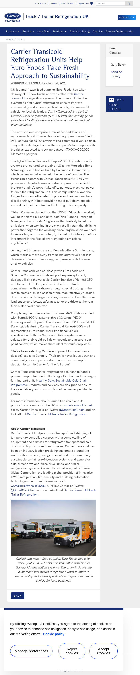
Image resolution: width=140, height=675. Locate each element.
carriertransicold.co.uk (77, 405)
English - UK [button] (85, 4)
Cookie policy (53, 634)
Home (9, 39)
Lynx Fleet (43, 31)
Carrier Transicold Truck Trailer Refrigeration (56, 414)
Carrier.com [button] (40, 3)
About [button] (96, 31)
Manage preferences (31, 651)
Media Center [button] (67, 3)
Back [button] (18, 595)
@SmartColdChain (72, 410)
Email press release (116, 103)
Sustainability (80, 32)
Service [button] (27, 31)
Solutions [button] (58, 31)
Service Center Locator (120, 31)
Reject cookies (72, 651)
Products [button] (11, 31)
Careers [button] (53, 3)
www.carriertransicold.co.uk (29, 486)
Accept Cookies (103, 651)
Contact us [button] (126, 17)
